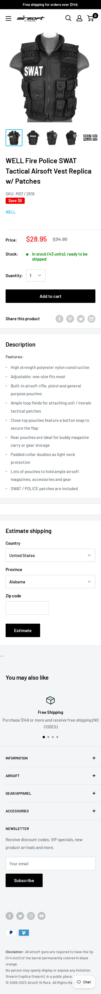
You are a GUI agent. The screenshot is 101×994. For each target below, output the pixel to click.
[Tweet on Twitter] (81, 318)
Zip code (13, 595)
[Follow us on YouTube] (41, 916)
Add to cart (50, 296)
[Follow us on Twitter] (20, 916)
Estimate (23, 630)
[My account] (79, 18)
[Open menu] (8, 18)
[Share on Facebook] (59, 318)
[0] (90, 18)
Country (13, 543)
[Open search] (68, 18)
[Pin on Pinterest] (70, 318)
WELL (11, 212)
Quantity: (14, 275)
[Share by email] (91, 318)
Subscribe (24, 880)
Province (14, 569)
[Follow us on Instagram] (31, 916)
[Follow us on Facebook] (9, 916)
